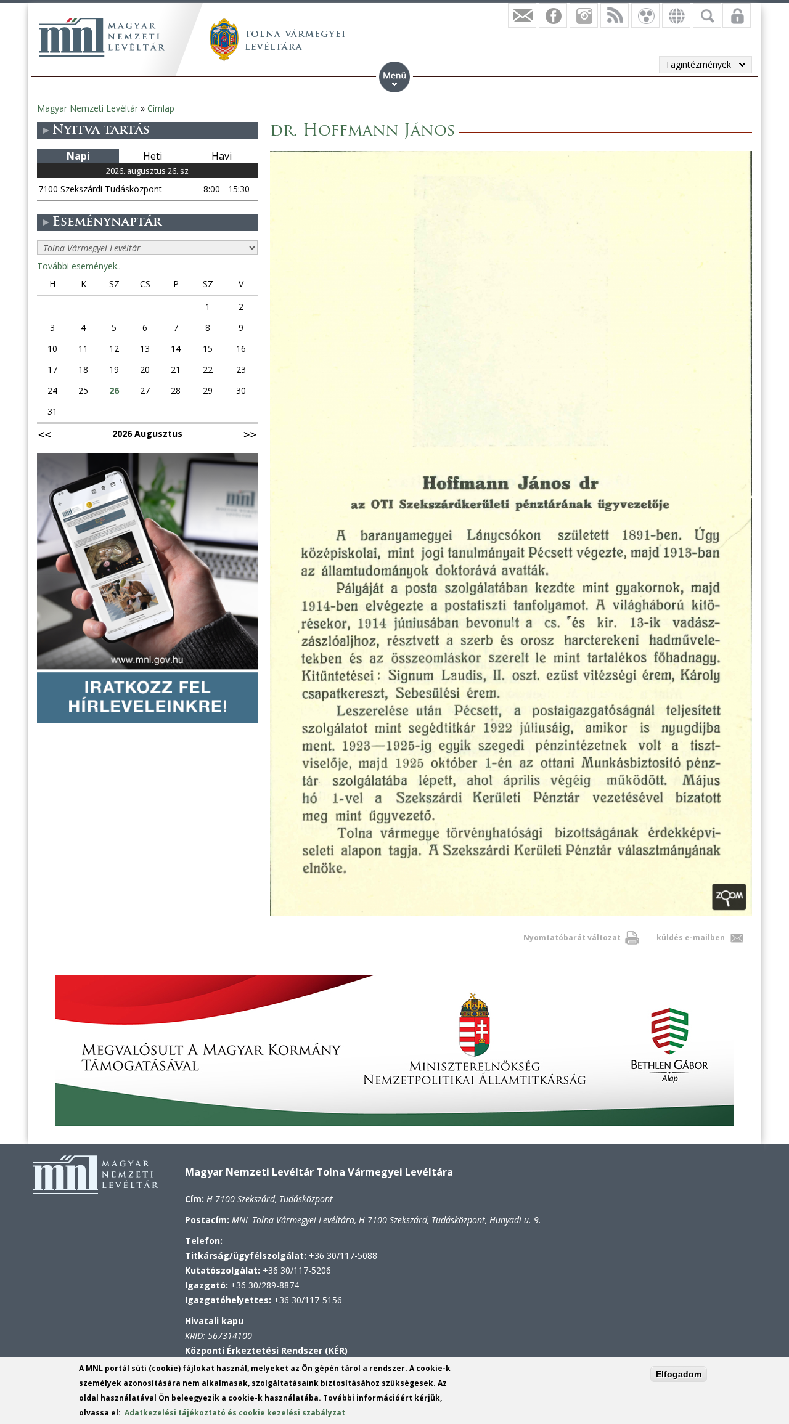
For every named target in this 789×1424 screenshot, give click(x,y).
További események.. (79, 266)
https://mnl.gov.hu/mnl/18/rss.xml (614, 15)
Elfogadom (678, 1374)
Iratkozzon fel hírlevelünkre (522, 15)
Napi (78, 156)
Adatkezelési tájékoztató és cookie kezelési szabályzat (235, 1412)
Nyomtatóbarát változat (572, 937)
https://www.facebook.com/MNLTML (553, 15)
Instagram (584, 15)
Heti (152, 156)
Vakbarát (645, 15)
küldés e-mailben (690, 937)
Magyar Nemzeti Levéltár (87, 108)
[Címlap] (101, 37)
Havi (221, 156)
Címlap (160, 108)
